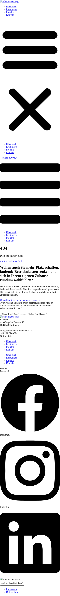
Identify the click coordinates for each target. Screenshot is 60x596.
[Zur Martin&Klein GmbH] (30, 583)
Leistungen (11, 9)
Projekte (10, 12)
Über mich (11, 6)
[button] (30, 79)
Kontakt (10, 15)
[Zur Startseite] (9, 1)
